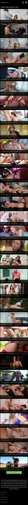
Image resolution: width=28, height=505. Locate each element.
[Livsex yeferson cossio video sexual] (14, 455)
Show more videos (14, 472)
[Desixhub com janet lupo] (14, 441)
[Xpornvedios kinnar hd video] (14, 239)
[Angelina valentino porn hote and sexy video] (14, 383)
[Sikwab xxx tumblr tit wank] (14, 210)
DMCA (2, 494)
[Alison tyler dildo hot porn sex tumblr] (14, 354)
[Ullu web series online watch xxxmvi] (14, 427)
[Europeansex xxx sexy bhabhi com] (14, 224)
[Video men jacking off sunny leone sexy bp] (14, 253)
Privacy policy (4, 502)
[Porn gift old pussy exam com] (14, 412)
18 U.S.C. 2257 (4, 497)
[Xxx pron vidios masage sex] (14, 51)
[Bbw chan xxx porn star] (14, 326)
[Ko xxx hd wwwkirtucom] (14, 22)
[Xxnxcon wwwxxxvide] (14, 297)
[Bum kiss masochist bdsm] (14, 95)
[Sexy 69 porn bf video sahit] (14, 470)
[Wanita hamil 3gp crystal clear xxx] (14, 138)
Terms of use (3, 499)
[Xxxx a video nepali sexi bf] (14, 398)
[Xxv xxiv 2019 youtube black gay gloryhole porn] (14, 66)
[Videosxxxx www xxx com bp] (14, 123)
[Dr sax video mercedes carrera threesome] (14, 80)
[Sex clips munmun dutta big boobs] (14, 369)
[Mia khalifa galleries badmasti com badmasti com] (14, 311)
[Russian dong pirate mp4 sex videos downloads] (14, 37)
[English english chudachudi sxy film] (14, 152)
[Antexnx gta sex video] (14, 268)
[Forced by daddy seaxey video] (14, 196)
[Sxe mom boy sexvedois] (14, 167)
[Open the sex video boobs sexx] (14, 340)
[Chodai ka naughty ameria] (14, 181)
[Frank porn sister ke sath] (14, 282)
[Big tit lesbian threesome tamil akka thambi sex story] (14, 109)
